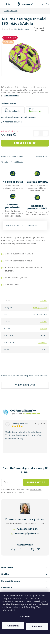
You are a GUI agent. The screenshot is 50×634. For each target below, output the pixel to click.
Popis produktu (13, 225)
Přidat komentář (25, 385)
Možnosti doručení (13, 122)
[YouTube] (38, 549)
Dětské (43, 329)
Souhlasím (37, 626)
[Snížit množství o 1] (36, 133)
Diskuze (30, 225)
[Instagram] (19, 549)
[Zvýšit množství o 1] (45, 133)
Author (46, 156)
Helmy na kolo (40, 307)
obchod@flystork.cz (27, 533)
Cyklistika (42, 343)
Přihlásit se (36, 482)
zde (14, 610)
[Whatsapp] (32, 549)
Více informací (11, 95)
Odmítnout (13, 625)
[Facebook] (13, 549)
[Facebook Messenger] (25, 549)
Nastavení (25, 616)
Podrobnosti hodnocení (39, 29)
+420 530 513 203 (27, 528)
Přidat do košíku (25, 143)
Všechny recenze (31, 414)
